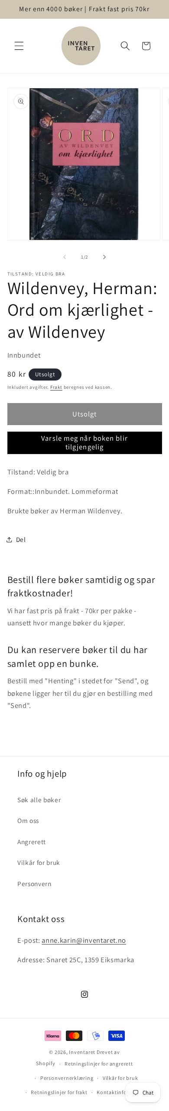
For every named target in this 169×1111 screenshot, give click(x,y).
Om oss (28, 820)
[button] (19, 45)
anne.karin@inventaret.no (84, 940)
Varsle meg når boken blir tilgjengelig (84, 442)
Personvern (34, 883)
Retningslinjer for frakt (59, 1092)
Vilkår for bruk (38, 862)
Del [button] (21, 539)
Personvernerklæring (67, 1078)
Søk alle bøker (39, 799)
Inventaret (82, 1052)
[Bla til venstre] (64, 256)
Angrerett (31, 841)
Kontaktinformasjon (122, 1092)
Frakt (56, 387)
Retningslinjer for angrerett (99, 1063)
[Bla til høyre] (104, 256)
